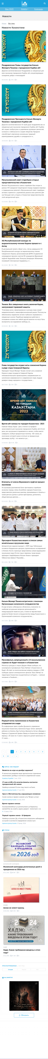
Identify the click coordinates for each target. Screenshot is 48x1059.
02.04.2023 (5, 501)
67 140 (14, 955)
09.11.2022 (5, 562)
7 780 (11, 562)
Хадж (5, 947)
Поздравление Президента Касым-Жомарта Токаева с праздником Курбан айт (21, 120)
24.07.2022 (5, 620)
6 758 (12, 201)
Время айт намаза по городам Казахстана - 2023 (23, 424)
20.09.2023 (5, 326)
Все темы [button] (11, 23)
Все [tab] (38, 969)
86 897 (14, 872)
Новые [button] (4, 23)
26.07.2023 (5, 384)
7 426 (12, 326)
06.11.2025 (6, 872)
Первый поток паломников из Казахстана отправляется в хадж (20, 722)
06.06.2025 (5, 79)
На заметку (8, 977)
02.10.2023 (5, 265)
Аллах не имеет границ (13, 908)
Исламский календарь (11, 864)
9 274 (12, 681)
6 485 (12, 742)
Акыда (5, 905)
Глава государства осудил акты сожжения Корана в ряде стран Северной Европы (24, 366)
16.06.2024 (5, 140)
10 (8, 756)
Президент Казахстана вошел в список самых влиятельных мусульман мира (22, 541)
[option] (24, 996)
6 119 (11, 501)
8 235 (12, 140)
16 (39, 235)
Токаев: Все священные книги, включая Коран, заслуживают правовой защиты (22, 305)
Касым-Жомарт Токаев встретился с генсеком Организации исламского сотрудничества (22, 602)
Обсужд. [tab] (22, 966)
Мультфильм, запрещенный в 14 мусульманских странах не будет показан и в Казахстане (23, 661)
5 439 (12, 384)
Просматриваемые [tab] (9, 966)
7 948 (12, 265)
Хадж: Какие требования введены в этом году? (21, 951)
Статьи (6, 830)
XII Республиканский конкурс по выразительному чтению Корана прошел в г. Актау (22, 243)
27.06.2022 (5, 742)
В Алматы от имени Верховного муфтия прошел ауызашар (23, 483)
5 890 (12, 620)
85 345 (12, 442)
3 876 (12, 79)
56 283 (14, 910)
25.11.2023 (6, 955)
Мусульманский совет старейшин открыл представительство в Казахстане (20, 181)
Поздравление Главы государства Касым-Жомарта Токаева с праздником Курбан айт (21, 66)
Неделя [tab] (24, 969)
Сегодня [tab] (10, 969)
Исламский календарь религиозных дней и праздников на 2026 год (22, 868)
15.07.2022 (5, 681)
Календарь (38, 9)
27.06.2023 (5, 442)
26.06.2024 (6, 910)
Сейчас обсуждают (11, 767)
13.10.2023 (5, 201)
